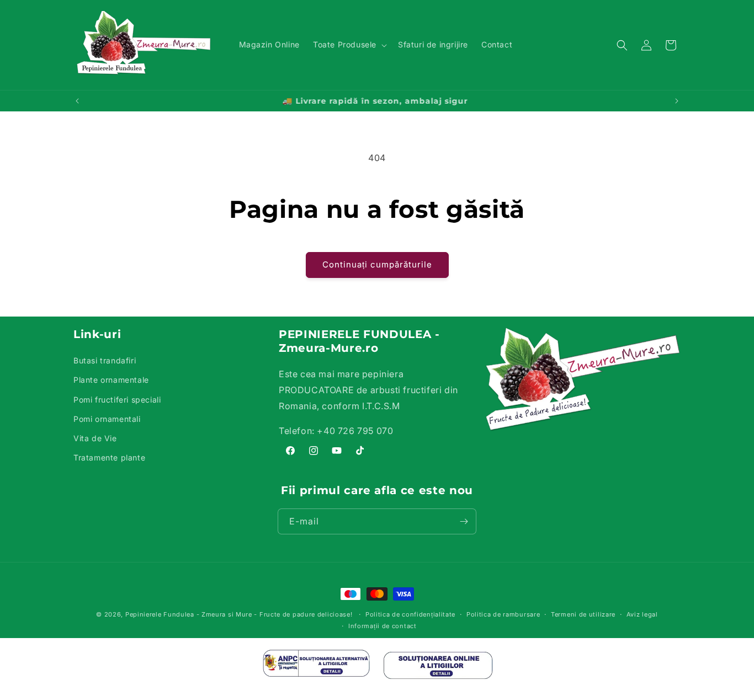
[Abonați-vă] (464, 521)
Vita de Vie (95, 438)
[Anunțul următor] (677, 100)
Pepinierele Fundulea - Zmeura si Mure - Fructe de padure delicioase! (239, 614)
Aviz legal (642, 614)
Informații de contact (382, 626)
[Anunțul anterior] (77, 100)
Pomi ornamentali (107, 419)
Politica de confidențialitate (410, 614)
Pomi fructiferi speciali (117, 399)
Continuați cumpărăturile (377, 264)
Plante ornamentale (111, 379)
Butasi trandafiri (104, 360)
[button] (348, 44)
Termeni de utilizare (583, 614)
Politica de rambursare (503, 614)
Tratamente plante (109, 457)
